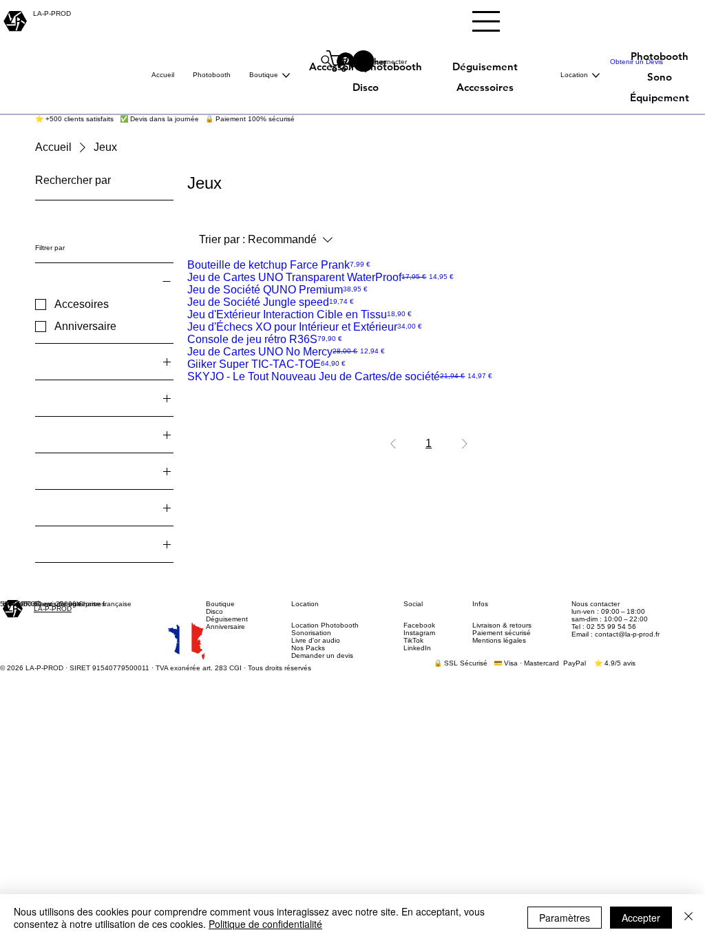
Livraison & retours (502, 625)
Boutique (220, 604)
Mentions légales (499, 640)
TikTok (413, 640)
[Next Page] (464, 443)
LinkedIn (417, 648)
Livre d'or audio (315, 640)
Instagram (419, 633)
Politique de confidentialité (265, 924)
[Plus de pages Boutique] (286, 75)
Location (305, 604)
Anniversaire (225, 626)
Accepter (641, 917)
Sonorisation (311, 633)
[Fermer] (688, 917)
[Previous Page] (393, 443)
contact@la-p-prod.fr (627, 634)
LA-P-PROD (53, 608)
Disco (214, 611)
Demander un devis (322, 655)
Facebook (419, 625)
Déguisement (227, 619)
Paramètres (564, 917)
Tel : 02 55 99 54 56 (603, 626)
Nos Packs (308, 648)
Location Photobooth (325, 625)
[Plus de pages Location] (596, 75)
